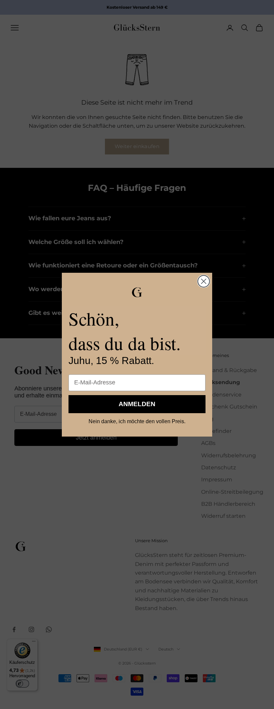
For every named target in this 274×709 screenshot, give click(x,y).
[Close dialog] (204, 281)
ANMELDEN (137, 403)
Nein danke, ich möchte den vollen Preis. (137, 421)
